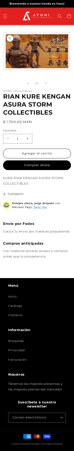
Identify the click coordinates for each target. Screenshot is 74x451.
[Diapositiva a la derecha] (46, 83)
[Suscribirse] (61, 417)
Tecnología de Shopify (51, 444)
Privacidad (16, 350)
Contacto (15, 315)
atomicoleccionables (29, 444)
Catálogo (15, 306)
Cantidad (9, 130)
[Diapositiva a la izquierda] (27, 83)
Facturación (17, 359)
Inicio (12, 296)
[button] (5, 16)
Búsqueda (16, 341)
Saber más (40, 207)
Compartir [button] (16, 194)
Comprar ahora (37, 165)
